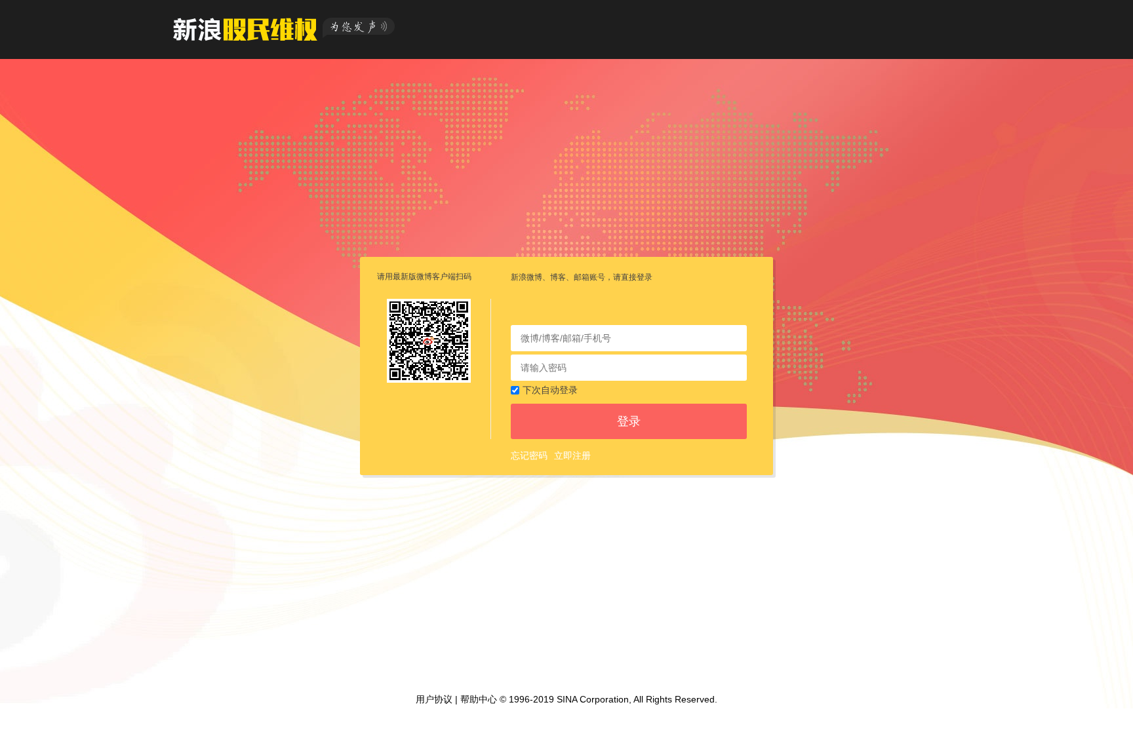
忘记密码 (529, 455)
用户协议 (434, 699)
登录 (629, 421)
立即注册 (572, 455)
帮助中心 (478, 699)
